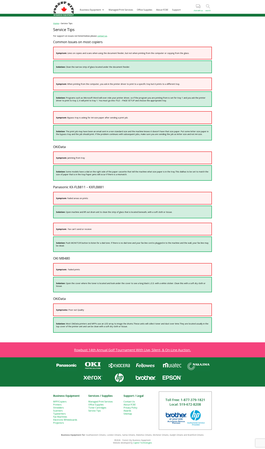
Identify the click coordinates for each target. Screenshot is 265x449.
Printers (57, 404)
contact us (102, 35)
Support (176, 9)
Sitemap (128, 413)
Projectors (58, 422)
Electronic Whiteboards (65, 419)
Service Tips (94, 410)
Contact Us (129, 401)
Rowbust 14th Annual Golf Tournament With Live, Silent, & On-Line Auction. (132, 350)
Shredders (58, 407)
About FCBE (162, 9)
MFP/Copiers (60, 401)
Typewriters (59, 413)
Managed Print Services (121, 9)
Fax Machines (60, 416)
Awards (127, 410)
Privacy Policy (130, 407)
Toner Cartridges (97, 407)
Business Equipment (92, 9)
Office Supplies (144, 9)
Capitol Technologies (142, 442)
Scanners (58, 410)
